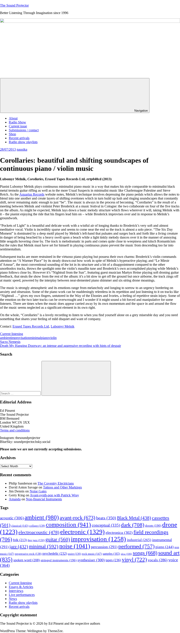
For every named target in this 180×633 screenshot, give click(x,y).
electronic (82, 531)
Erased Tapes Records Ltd (31, 326)
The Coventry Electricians (56, 483)
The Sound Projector (14, 5)
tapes (113, 560)
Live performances (22, 595)
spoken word (26, 560)
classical (19, 525)
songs (145, 553)
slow (126, 554)
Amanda (15, 499)
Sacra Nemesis (10, 342)
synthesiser (91, 560)
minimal (35, 338)
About (13, 118)
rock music (92, 553)
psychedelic (54, 553)
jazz (18, 546)
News (13, 599)
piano (45, 338)
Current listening (11, 334)
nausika (22, 149)
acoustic (12, 518)
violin (53, 338)
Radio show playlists (23, 142)
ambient (5, 338)
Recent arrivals (19, 138)
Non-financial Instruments (44, 499)
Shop (12, 134)
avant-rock (77, 518)
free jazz (36, 540)
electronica (119, 532)
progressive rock (28, 553)
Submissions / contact (24, 130)
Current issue (18, 126)
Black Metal (134, 518)
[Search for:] (20, 393)
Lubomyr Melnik (62, 326)
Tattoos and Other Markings (62, 487)
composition (68, 524)
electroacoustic (38, 532)
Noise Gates (38, 491)
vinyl (134, 559)
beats (106, 518)
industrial (139, 540)
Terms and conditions (15, 430)
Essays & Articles (21, 587)
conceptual (106, 525)
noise (74, 546)
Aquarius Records (31, 194)
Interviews (16, 591)
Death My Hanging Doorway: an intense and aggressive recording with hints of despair (60, 346)
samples (111, 553)
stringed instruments (59, 560)
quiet (74, 553)
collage (37, 525)
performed (136, 546)
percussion (104, 547)
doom (153, 525)
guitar (57, 539)
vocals (157, 560)
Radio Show (17, 122)
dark (132, 525)
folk (20, 540)
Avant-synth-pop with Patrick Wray (54, 495)
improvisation (20, 338)
